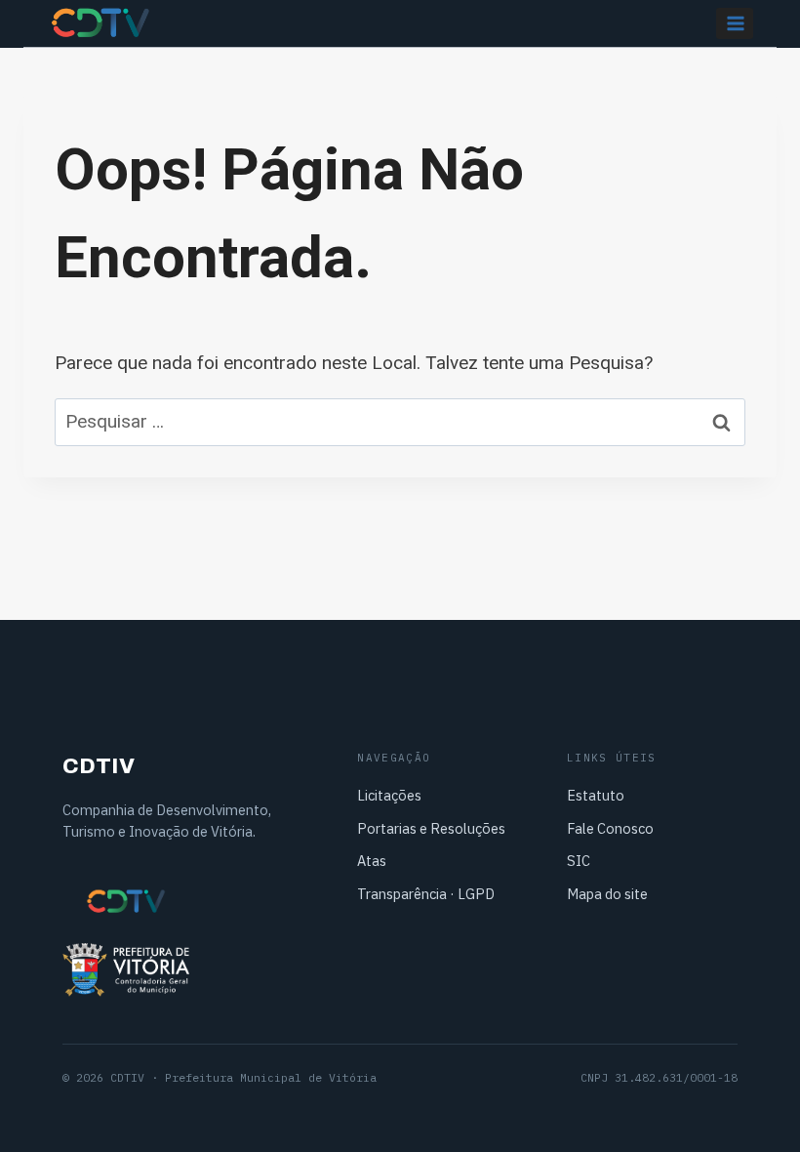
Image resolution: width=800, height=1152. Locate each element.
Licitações (389, 795)
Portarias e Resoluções (431, 828)
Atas (371, 860)
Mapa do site (607, 894)
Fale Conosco (610, 828)
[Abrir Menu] (734, 23)
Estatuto (595, 795)
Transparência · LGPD (426, 894)
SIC (578, 860)
